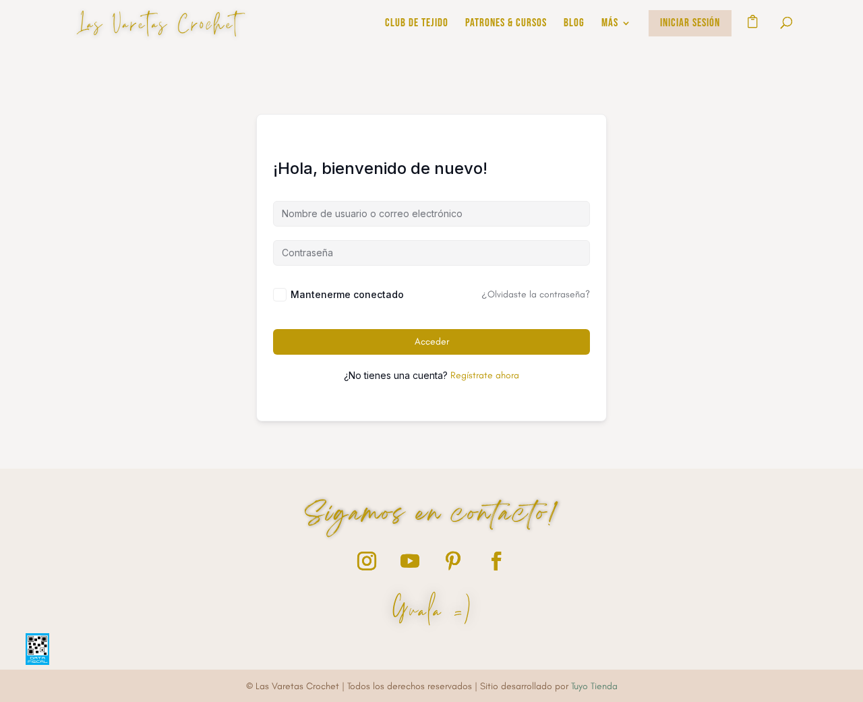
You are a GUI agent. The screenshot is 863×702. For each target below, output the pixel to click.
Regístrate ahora (484, 375)
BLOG (574, 24)
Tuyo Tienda (594, 686)
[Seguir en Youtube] (410, 561)
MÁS (609, 24)
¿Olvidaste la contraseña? (535, 294)
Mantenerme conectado (347, 294)
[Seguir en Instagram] (367, 561)
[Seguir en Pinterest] (453, 561)
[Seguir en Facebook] (496, 561)
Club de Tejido (416, 24)
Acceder (432, 341)
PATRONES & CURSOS (506, 24)
